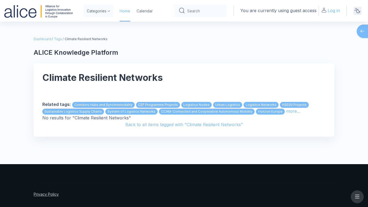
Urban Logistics (227, 105)
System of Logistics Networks (131, 111)
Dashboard (42, 39)
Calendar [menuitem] (145, 11)
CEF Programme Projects (158, 105)
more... (293, 111)
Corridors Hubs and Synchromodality (103, 105)
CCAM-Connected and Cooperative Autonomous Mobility (206, 111)
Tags (58, 39)
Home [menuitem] (125, 11)
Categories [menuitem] (96, 11)
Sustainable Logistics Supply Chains (73, 111)
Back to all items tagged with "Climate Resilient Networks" (184, 124)
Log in (334, 10)
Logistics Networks (261, 105)
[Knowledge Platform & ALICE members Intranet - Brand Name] (38, 11)
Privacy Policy (46, 194)
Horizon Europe (270, 111)
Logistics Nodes (196, 105)
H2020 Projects (294, 105)
